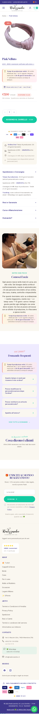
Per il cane (6, 579)
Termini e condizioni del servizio (14, 623)
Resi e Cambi (7, 619)
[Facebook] (4, 670)
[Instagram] (10, 670)
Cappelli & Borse (8, 567)
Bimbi (4, 571)
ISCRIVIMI (11, 499)
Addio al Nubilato (8, 583)
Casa (4, 575)
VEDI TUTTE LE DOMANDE (19, 422)
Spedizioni (6, 615)
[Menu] (3, 8)
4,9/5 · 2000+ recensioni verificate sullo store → (18, 64)
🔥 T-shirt (6, 563)
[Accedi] (30, 8)
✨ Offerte (6, 596)
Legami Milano (7, 591)
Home (4, 16)
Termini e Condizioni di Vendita (14, 606)
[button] (35, 7)
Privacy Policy (7, 611)
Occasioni (6, 587)
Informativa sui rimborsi (11, 627)
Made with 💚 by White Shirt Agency (19, 710)
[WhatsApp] (34, 709)
